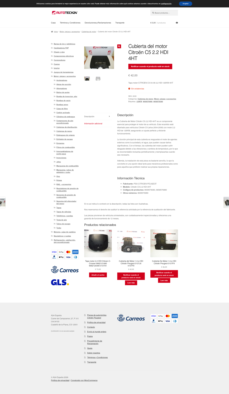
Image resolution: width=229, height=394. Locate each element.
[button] (119, 46)
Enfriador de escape (64, 139)
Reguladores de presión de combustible (67, 189)
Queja (89, 348)
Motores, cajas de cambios (65, 232)
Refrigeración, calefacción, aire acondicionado (65, 241)
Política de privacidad (96, 322)
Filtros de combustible (65, 147)
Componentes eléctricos (64, 56)
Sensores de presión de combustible (66, 196)
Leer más (131, 282)
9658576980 (147, 101)
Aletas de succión (63, 84)
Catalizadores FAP (61, 48)
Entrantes (60, 143)
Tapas (58, 207)
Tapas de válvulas (63, 211)
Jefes (58, 162)
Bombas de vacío (63, 100)
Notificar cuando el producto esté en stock (150, 66)
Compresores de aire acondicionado (64, 121)
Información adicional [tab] (93, 123)
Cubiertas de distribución (66, 127)
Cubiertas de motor (89, 31)
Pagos (90, 336)
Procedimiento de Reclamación (94, 342)
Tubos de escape (63, 224)
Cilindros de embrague (65, 116)
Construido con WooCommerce (84, 380)
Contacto (91, 327)
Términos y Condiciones (70, 22)
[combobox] (164, 13)
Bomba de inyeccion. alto (66, 96)
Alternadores (61, 88)
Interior (57, 68)
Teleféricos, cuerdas (64, 216)
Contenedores (59, 60)
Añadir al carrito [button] (97, 275)
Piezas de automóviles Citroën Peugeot (96, 316)
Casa (53, 22)
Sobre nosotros (93, 352)
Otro (58, 176)
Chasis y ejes (59, 52)
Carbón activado (63, 112)
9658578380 (158, 101)
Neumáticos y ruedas (62, 236)
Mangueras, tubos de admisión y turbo (65, 171)
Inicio (56, 31)
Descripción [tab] (89, 116)
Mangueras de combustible (67, 166)
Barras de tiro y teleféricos (64, 44)
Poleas (59, 180)
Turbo (58, 228)
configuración (166, 4)
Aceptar (186, 4)
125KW (139, 101)
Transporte (119, 22)
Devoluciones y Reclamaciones (98, 22)
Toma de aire (61, 220)
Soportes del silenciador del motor (66, 202)
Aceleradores (61, 80)
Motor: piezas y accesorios (70, 31)
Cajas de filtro (62, 108)
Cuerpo (57, 64)
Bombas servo (62, 104)
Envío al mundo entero (96, 331)
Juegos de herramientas (63, 72)
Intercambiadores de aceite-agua (64, 152)
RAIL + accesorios (63, 184)
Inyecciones (61, 158)
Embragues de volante (65, 135)
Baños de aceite (63, 92)
